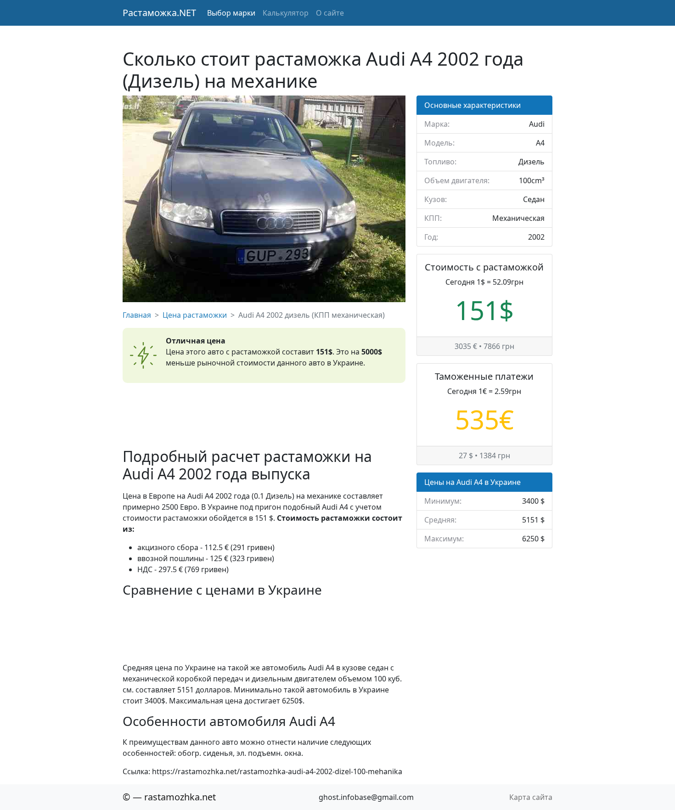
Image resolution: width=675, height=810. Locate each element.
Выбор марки (231, 13)
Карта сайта (530, 797)
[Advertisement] (264, 415)
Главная (137, 315)
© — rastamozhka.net (169, 797)
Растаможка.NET (159, 12)
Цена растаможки (195, 315)
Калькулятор (286, 13)
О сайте (330, 13)
